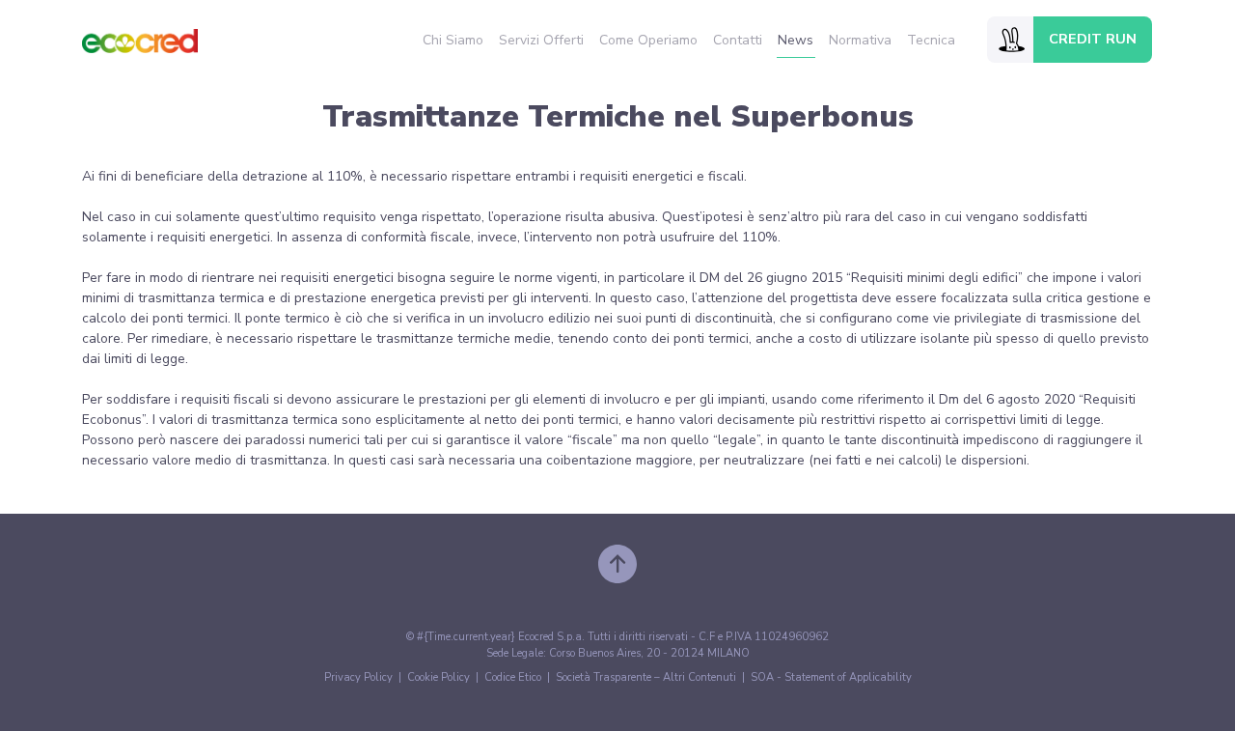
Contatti (737, 40)
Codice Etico (512, 677)
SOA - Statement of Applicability (831, 677)
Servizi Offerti (541, 40)
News (795, 40)
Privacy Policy (358, 677)
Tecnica (931, 40)
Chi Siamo (453, 40)
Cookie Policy (438, 677)
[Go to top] (617, 563)
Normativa (860, 40)
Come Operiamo (648, 40)
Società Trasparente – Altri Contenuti (646, 677)
